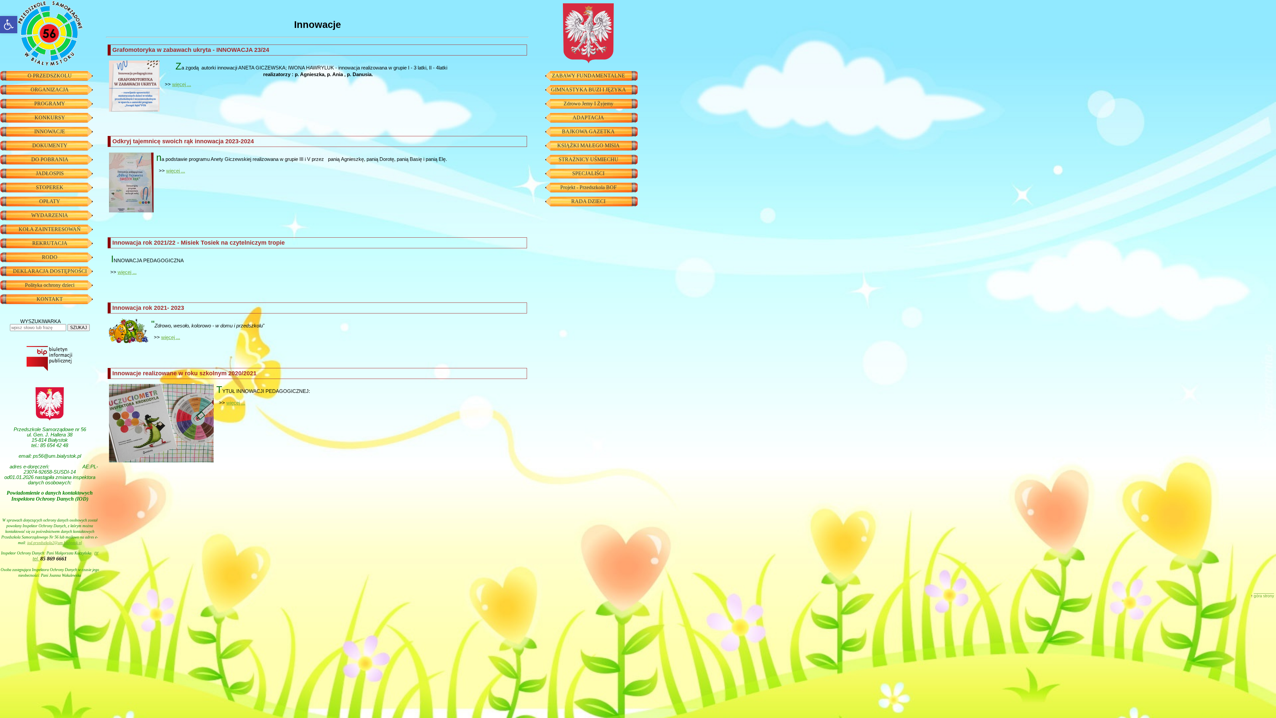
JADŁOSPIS (50, 173)
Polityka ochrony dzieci (49, 285)
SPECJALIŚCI (588, 173)
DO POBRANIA (49, 159)
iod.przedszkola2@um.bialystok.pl (54, 542)
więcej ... (181, 84)
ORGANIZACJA (50, 89)
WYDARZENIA (49, 215)
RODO (49, 257)
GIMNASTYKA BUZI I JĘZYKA (588, 89)
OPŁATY (49, 201)
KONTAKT (50, 299)
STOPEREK (49, 187)
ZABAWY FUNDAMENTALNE (588, 75)
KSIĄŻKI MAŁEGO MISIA (588, 145)
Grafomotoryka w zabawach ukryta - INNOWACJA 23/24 (190, 50)
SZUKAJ (78, 327)
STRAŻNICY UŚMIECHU (588, 159)
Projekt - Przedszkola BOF (588, 187)
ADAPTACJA (588, 117)
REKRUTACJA (49, 243)
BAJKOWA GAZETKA (588, 131)
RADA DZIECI (588, 201)
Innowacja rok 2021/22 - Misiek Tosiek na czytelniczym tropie (198, 242)
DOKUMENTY (49, 145)
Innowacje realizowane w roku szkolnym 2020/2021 (184, 373)
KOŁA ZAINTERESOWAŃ (50, 229)
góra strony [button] (1264, 596)
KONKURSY (50, 117)
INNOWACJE (49, 131)
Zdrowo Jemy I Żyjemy (588, 103)
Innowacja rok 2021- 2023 (148, 307)
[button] (8, 24)
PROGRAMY (49, 103)
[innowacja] (131, 183)
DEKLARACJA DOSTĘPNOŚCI (50, 271)
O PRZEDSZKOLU (50, 75)
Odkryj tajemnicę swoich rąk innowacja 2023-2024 (183, 141)
